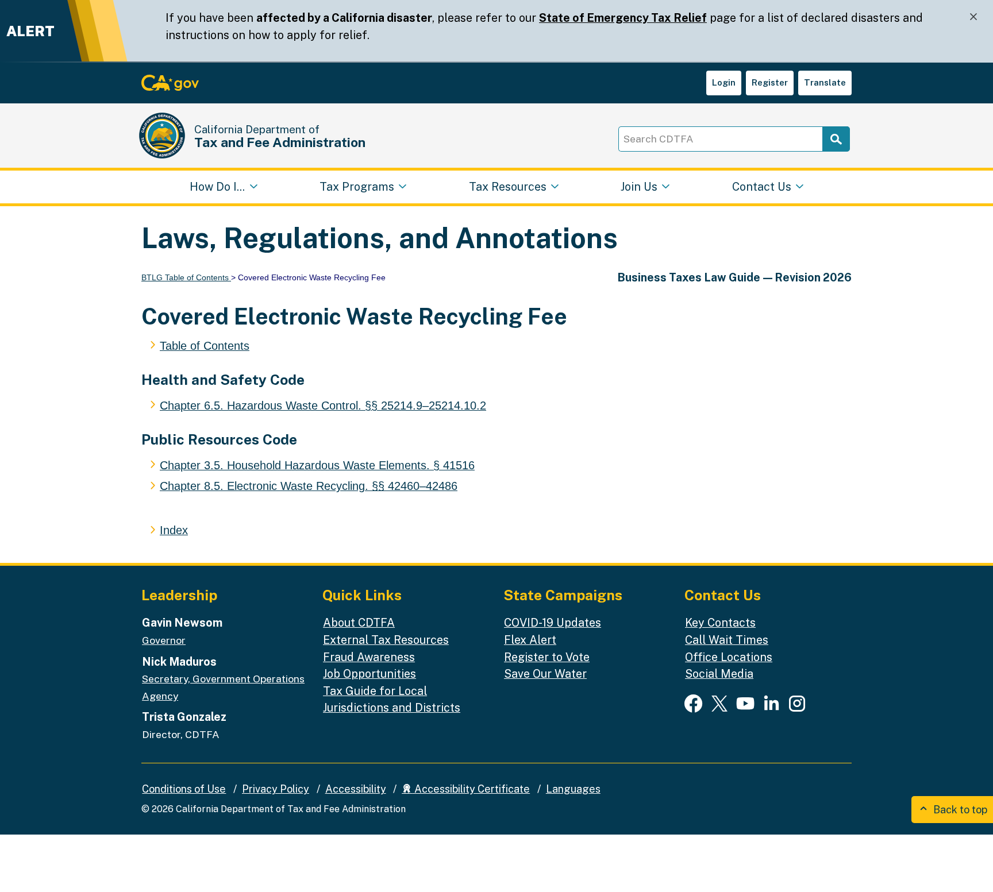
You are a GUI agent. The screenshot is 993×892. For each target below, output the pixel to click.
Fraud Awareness (369, 656)
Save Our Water (545, 673)
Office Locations (728, 656)
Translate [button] (825, 82)
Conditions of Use (184, 789)
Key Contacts (720, 622)
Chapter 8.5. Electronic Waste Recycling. (308, 486)
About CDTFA (359, 622)
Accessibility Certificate (471, 789)
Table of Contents (204, 345)
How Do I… (217, 186)
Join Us (639, 186)
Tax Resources (507, 186)
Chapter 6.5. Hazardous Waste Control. (323, 405)
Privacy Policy (275, 789)
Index (174, 530)
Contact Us (761, 186)
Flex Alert (530, 639)
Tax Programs (357, 186)
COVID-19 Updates (552, 622)
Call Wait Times (726, 639)
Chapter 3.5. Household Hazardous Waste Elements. (317, 465)
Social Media (719, 673)
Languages (573, 789)
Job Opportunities (369, 673)
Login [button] (724, 82)
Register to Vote (547, 656)
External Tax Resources (386, 639)
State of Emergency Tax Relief (623, 17)
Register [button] (770, 82)
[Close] (973, 17)
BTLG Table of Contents (186, 277)
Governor (164, 640)
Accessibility (355, 789)
